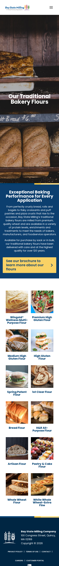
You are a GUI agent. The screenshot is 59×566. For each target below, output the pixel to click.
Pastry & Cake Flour (42, 465)
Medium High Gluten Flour (17, 357)
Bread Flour (17, 428)
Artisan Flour (17, 464)
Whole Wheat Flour (16, 501)
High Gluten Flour (42, 357)
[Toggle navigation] (51, 7)
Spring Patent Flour (17, 393)
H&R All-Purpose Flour (42, 429)
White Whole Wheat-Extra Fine (42, 502)
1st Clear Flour (42, 392)
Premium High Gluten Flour (42, 318)
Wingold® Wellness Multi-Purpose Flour (17, 320)
